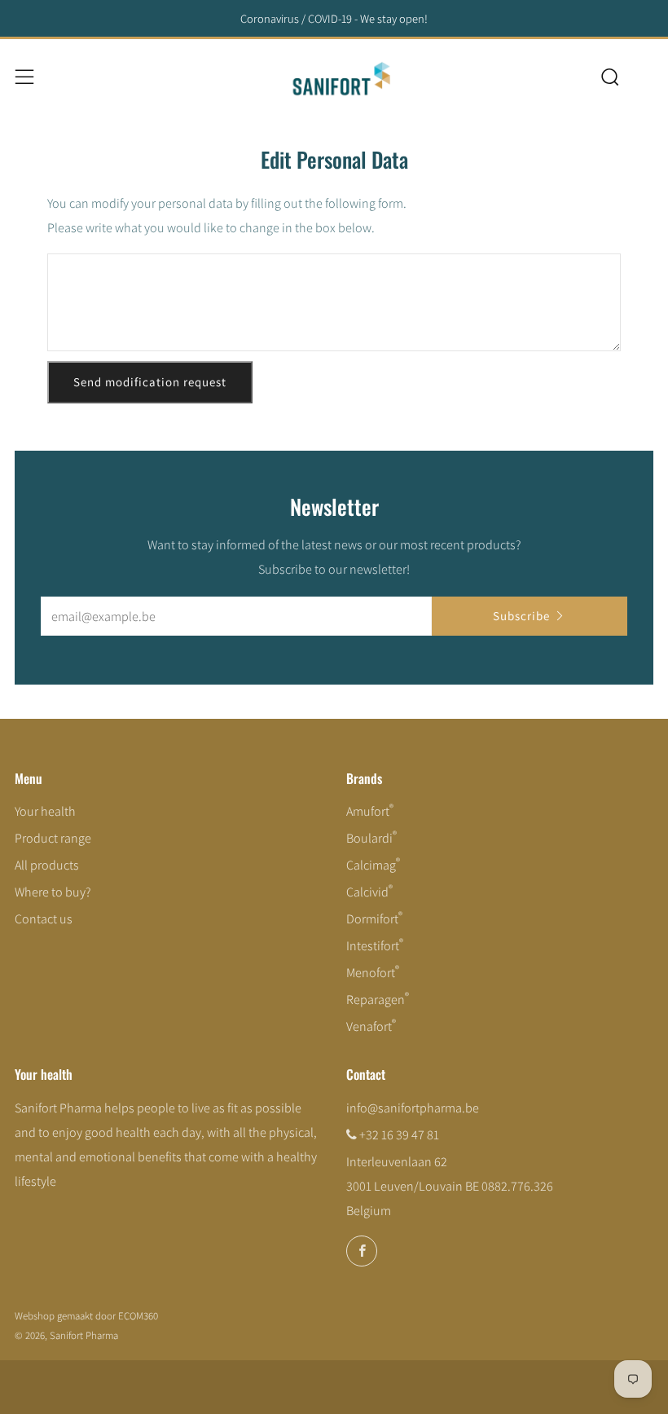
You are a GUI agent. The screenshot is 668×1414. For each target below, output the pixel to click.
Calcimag (373, 865)
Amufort (369, 811)
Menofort (372, 972)
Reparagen (377, 999)
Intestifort (374, 945)
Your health (45, 811)
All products (47, 865)
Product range (53, 838)
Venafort (371, 1026)
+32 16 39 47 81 (399, 1134)
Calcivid (369, 892)
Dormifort (374, 918)
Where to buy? (53, 892)
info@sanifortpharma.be (412, 1108)
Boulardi (371, 838)
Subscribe (521, 615)
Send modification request (149, 382)
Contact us (44, 918)
